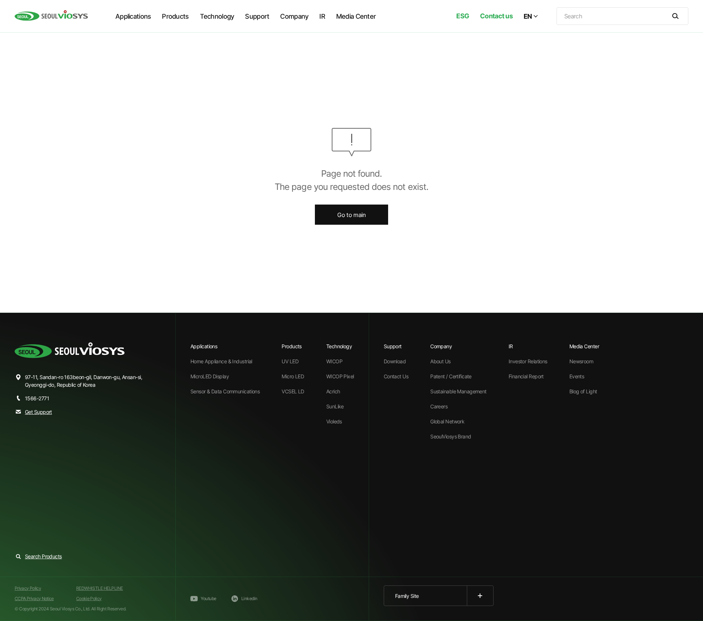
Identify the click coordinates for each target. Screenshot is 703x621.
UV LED (290, 361)
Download (395, 361)
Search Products (43, 556)
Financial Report (526, 376)
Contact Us (396, 376)
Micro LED (293, 376)
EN (528, 16)
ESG (462, 16)
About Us (440, 361)
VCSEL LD (293, 391)
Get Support (38, 412)
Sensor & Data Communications (225, 391)
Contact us (496, 16)
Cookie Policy (89, 598)
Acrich (333, 391)
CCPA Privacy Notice (34, 598)
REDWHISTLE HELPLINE (99, 588)
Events (576, 376)
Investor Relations (528, 361)
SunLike (335, 406)
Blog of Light (583, 391)
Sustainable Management (458, 391)
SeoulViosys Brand (450, 436)
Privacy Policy (28, 588)
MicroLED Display (209, 376)
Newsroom (581, 361)
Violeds (334, 421)
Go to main (351, 214)
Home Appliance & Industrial (221, 361)
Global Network (447, 421)
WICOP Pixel (340, 376)
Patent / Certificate (451, 376)
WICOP (334, 361)
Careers (438, 406)
